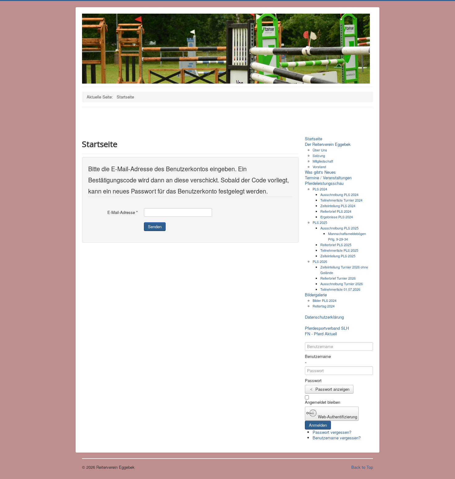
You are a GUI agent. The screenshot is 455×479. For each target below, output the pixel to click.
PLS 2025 (320, 222)
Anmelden (318, 425)
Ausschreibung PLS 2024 (339, 194)
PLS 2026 (320, 261)
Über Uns (320, 149)
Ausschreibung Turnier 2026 (341, 283)
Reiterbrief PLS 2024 (335, 211)
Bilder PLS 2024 (324, 300)
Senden (155, 226)
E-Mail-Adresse (122, 212)
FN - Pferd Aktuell (321, 334)
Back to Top (362, 467)
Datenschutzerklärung (324, 317)
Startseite (313, 139)
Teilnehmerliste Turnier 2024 (341, 200)
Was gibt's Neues (320, 172)
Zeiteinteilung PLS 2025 (337, 255)
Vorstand (319, 166)
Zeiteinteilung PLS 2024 (337, 205)
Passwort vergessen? (332, 432)
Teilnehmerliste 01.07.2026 (340, 289)
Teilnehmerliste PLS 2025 (339, 250)
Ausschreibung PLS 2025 (339, 227)
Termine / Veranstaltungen (328, 178)
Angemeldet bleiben (322, 402)
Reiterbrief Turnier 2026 (338, 278)
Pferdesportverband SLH (327, 328)
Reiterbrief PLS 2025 (335, 244)
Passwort (313, 380)
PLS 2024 (320, 188)
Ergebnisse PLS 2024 (336, 216)
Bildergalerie (316, 295)
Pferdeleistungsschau (324, 183)
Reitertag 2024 (324, 305)
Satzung (319, 155)
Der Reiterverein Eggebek (328, 144)
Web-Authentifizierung (337, 416)
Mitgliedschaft (323, 161)
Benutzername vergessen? (337, 438)
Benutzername (318, 356)
